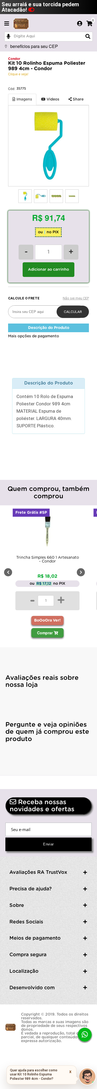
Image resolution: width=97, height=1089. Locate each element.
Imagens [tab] (23, 99)
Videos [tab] (52, 99)
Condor (14, 58)
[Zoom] (25, 196)
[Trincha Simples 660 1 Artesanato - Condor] (47, 532)
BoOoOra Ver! (47, 620)
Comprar (45, 632)
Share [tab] (78, 99)
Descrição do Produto (48, 328)
